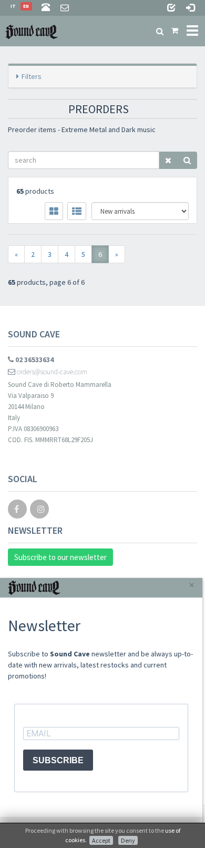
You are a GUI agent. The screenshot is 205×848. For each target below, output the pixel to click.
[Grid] (54, 211)
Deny (128, 840)
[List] (76, 211)
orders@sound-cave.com (51, 371)
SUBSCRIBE (58, 760)
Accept (101, 840)
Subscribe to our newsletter (60, 557)
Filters (32, 76)
